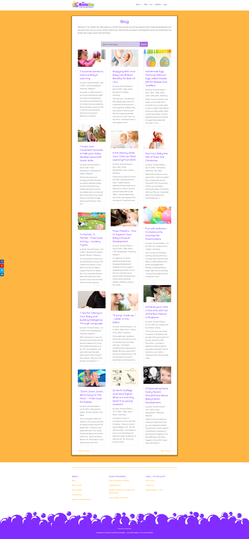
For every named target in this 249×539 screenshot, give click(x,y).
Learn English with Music (118, 497)
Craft (147, 95)
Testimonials (76, 494)
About (138, 4)
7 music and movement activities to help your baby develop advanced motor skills (91, 153)
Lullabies (158, 4)
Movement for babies (94, 252)
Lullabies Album (115, 485)
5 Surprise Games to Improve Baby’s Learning (91, 75)
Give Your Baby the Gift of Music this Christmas (156, 157)
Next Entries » (166, 451)
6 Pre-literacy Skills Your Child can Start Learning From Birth (124, 156)
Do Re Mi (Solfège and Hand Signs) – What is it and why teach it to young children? (123, 397)
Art (154, 246)
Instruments (154, 95)
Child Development (93, 85)
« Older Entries (83, 451)
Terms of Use (128, 528)
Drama (157, 327)
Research (91, 88)
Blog (145, 4)
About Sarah (76, 485)
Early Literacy (129, 170)
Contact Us (150, 485)
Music (115, 414)
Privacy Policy (121, 528)
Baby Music (128, 89)
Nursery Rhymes (86, 255)
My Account (150, 480)
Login (165, 4)
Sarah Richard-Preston (90, 82)
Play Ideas (158, 170)
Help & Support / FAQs (154, 490)
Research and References (81, 499)
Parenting (83, 88)
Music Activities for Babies (119, 480)
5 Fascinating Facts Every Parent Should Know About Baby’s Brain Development (156, 395)
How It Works (77, 490)
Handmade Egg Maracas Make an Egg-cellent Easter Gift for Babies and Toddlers (156, 78)
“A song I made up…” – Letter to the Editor (124, 319)
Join (151, 4)
